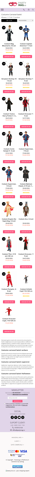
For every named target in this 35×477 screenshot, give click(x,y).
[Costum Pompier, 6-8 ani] (9, 279)
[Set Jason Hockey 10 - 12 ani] (9, 69)
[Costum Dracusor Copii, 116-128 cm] (9, 311)
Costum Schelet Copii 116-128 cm (26, 290)
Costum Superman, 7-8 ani (26, 150)
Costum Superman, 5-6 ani (9, 185)
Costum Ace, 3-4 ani (26, 219)
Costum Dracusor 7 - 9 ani (26, 115)
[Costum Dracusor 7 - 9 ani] (26, 104)
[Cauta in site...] (33, 10)
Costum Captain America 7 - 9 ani (26, 45)
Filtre (10, 20)
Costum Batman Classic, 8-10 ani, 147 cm (26, 185)
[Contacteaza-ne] (24, 10)
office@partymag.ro (18, 430)
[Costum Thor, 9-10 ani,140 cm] (9, 244)
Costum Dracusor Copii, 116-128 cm (9, 320)
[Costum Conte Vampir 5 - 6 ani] (9, 139)
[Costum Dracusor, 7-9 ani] (26, 244)
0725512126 (18, 427)
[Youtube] (19, 417)
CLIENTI (16, 441)
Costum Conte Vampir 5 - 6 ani (9, 150)
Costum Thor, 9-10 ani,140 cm (9, 255)
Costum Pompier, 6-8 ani (9, 290)
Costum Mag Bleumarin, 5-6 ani (9, 45)
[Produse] (2, 10)
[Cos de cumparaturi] (29, 10)
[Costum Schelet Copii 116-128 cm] (26, 279)
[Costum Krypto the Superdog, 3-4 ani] (9, 209)
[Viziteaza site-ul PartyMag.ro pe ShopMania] (17, 466)
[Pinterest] (15, 417)
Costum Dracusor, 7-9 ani (26, 255)
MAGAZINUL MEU (17, 437)
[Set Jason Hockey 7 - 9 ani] (26, 69)
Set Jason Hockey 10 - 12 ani (9, 80)
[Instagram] (22, 417)
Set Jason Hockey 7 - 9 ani (26, 80)
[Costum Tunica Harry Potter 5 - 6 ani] (9, 104)
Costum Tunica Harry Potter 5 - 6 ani (9, 115)
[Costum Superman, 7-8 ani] (26, 139)
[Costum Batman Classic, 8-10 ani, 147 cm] (26, 174)
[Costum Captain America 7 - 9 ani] (26, 33)
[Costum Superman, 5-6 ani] (9, 174)
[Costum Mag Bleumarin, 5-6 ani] (9, 33)
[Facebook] (12, 417)
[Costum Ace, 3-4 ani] (26, 209)
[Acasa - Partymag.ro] (17, 4)
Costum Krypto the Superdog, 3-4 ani (9, 220)
